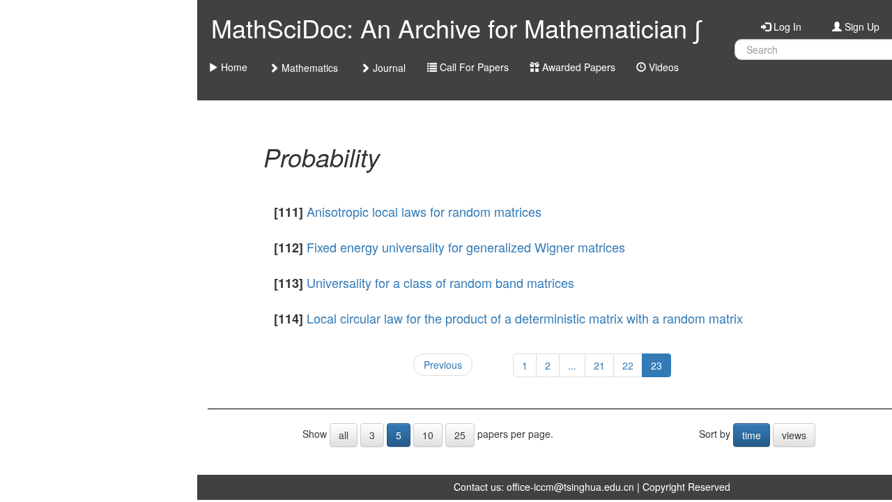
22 (627, 365)
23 (656, 365)
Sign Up (860, 26)
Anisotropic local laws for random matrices (424, 211)
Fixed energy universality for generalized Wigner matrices (466, 247)
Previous (443, 365)
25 (460, 435)
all (343, 435)
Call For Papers (473, 67)
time (751, 435)
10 (427, 435)
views (794, 435)
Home (232, 67)
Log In (786, 26)
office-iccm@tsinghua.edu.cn (570, 487)
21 (599, 365)
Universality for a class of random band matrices (440, 282)
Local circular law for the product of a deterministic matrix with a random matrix (525, 318)
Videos (662, 67)
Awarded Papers (577, 67)
